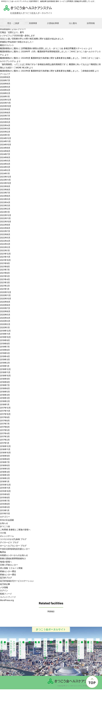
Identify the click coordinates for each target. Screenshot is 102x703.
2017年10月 (5, 414)
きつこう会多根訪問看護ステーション (90, 645)
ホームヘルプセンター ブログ (13, 545)
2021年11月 (5, 257)
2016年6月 (5, 465)
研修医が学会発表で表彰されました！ (17, 42)
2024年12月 (5, 138)
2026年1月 (5, 96)
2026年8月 (5, 77)
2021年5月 (5, 276)
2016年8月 (5, 459)
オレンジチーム (7, 536)
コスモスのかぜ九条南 (45, 647)
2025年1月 (5, 135)
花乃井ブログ (6, 577)
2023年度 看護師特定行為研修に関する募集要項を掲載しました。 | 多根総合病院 (57, 71)
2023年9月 (5, 186)
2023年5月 (5, 199)
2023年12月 (5, 176)
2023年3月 (5, 205)
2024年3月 (5, 167)
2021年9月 (5, 263)
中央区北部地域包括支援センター (15, 549)
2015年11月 (5, 488)
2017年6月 (5, 427)
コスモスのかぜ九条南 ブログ (13, 539)
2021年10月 (5, 260)
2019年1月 (4, 366)
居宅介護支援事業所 (30, 639)
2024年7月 (5, 154)
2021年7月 (5, 269)
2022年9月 (5, 225)
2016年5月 (5, 468)
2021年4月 (5, 279)
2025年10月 (5, 106)
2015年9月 (5, 494)
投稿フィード (6, 593)
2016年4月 (5, 472)
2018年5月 (5, 391)
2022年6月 (5, 234)
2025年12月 (5, 99)
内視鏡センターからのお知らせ (14, 555)
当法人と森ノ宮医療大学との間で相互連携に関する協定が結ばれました (32, 38)
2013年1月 (4, 510)
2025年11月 (5, 103)
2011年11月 (5, 513)
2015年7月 (5, 500)
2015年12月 (5, 484)
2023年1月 (5, 212)
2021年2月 (5, 285)
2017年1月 (4, 443)
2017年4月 (5, 433)
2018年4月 (5, 395)
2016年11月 (5, 449)
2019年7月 (5, 346)
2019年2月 (5, 362)
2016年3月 (5, 475)
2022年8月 (5, 228)
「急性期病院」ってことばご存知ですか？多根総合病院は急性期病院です (33, 64)
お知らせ (4, 523)
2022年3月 (5, 244)
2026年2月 (5, 93)
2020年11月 (5, 295)
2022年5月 (5, 237)
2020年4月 (5, 318)
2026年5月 (5, 87)
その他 (3, 533)
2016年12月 (5, 446)
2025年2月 (5, 131)
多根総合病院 (73, 639)
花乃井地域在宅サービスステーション (17, 581)
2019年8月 (5, 343)
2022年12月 (5, 215)
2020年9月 (5, 302)
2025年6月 (5, 119)
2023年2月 (5, 208)
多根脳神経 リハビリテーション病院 (80, 649)
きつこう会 (5, 526)
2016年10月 (5, 452)
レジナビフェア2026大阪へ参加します (17, 35)
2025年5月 (5, 122)
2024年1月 (5, 173)
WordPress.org (7, 600)
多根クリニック (66, 645)
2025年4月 (5, 125)
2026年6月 (5, 83)
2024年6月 (5, 157)
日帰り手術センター (9, 565)
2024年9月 (5, 148)
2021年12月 (5, 253)
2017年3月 (5, 436)
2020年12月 (5, 292)
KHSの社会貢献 (7, 520)
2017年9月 (5, 417)
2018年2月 (5, 401)
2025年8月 (5, 112)
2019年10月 (5, 337)
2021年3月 (5, 282)
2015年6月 (5, 504)
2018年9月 (5, 379)
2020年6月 (5, 311)
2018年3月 (5, 398)
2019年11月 (5, 334)
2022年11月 (5, 218)
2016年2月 (5, 478)
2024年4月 (5, 164)
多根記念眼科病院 (98, 639)
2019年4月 (5, 356)
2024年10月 (5, 144)
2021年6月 (5, 273)
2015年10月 (5, 491)
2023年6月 (5, 196)
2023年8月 (5, 189)
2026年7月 (5, 80)
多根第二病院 (51, 639)
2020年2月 (5, 324)
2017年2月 (5, 439)
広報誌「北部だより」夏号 (12, 32)
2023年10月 (5, 183)
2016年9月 (5, 456)
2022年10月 (5, 221)
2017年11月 (5, 411)
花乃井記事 (5, 584)
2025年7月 (5, 115)
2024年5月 (5, 160)
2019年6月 (5, 350)
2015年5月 (5, 507)
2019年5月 (5, 353)
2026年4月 (5, 90)
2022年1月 (5, 250)
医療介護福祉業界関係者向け (13, 558)
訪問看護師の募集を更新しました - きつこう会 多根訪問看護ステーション (54, 48)
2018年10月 (5, 375)
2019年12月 (5, 330)
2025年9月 (5, 109)
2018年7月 (5, 385)
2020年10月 (5, 298)
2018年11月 (5, 372)
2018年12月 (5, 369)
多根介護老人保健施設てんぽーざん (57, 645)
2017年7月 (5, 423)
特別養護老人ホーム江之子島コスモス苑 (3, 644)
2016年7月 (5, 462)
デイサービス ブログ (9, 542)
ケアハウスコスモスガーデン (13, 647)
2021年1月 (4, 289)
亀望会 (3, 552)
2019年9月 (5, 340)
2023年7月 (5, 192)
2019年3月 (5, 359)
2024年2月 (5, 170)
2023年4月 (5, 202)
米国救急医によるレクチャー (13, 29)
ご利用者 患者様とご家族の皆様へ (15, 529)
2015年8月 (5, 497)
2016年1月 (4, 481)
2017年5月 (5, 430)
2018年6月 (5, 388)
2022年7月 (5, 231)
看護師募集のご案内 (9, 48)
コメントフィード (8, 597)
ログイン (4, 590)
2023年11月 (5, 180)
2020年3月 (5, 321)
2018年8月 (5, 382)
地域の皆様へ (6, 561)
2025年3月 (5, 128)
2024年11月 (5, 141)
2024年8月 (5, 151)
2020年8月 (5, 305)
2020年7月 (5, 308)
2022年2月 (5, 247)
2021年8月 (5, 266)
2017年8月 (5, 420)
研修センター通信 (8, 571)
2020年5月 (5, 314)
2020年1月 (5, 327)
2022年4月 (5, 241)
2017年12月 (5, 407)
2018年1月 (4, 404)
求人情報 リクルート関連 (11, 568)
